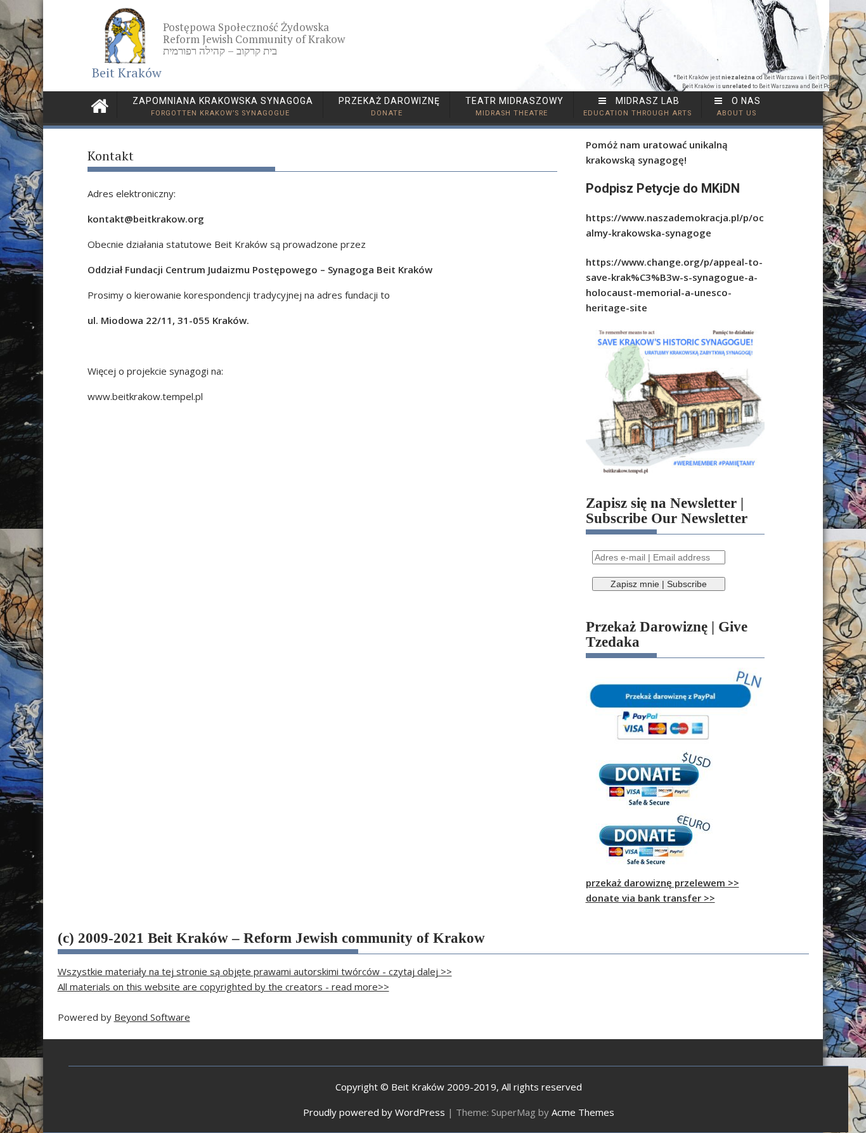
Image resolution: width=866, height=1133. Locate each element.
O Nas (738, 106)
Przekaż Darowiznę (388, 106)
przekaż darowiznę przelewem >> (662, 882)
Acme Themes (583, 1112)
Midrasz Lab (637, 106)
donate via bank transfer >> (650, 897)
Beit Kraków (127, 72)
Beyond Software (152, 1017)
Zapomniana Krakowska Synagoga (221, 106)
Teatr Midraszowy (513, 106)
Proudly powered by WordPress (374, 1112)
